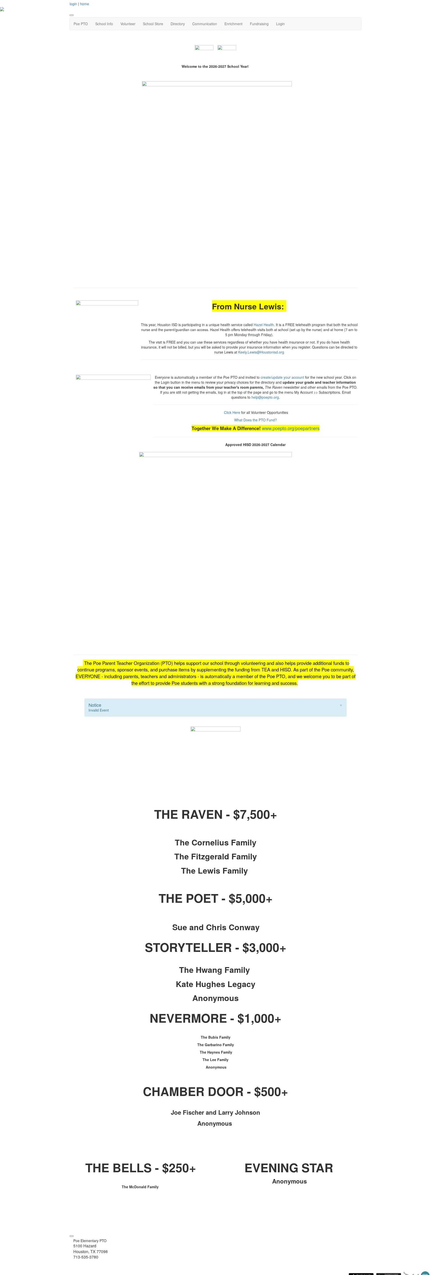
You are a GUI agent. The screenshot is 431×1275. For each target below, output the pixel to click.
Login (280, 23)
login (73, 3)
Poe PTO (81, 23)
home (84, 3)
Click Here (232, 412)
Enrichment (233, 23)
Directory (178, 23)
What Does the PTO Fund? (255, 419)
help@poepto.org (265, 397)
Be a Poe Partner (215, 778)
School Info (104, 23)
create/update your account (282, 377)
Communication (204, 23)
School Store (153, 23)
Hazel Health (264, 324)
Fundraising (259, 23)
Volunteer (127, 23)
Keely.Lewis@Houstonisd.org (261, 352)
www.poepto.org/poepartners (291, 428)
